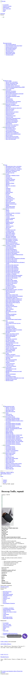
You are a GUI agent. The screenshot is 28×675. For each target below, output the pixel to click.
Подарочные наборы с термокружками (14, 437)
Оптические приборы (10, 336)
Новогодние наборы (10, 461)
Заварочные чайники (10, 233)
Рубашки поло (9, 178)
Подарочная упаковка (10, 449)
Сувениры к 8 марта (10, 285)
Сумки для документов (11, 366)
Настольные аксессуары (11, 311)
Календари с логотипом (11, 95)
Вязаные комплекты (10, 207)
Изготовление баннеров (11, 48)
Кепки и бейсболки (10, 180)
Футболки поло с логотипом (12, 124)
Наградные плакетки (10, 411)
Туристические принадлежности (13, 345)
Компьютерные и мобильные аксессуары (15, 377)
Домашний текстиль (10, 327)
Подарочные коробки (10, 448)
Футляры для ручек (10, 172)
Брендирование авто (10, 52)
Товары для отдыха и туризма (12, 333)
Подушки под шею (10, 340)
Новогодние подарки (10, 453)
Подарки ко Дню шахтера (11, 250)
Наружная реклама (7, 591)
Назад (2, 476)
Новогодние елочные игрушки (12, 301)
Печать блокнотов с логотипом (13, 244)
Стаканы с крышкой (10, 218)
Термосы (8, 224)
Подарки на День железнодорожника (14, 275)
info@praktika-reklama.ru (6, 473)
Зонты (7, 412)
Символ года (8, 455)
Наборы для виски (10, 429)
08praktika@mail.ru (5, 656)
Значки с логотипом (10, 407)
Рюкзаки (8, 362)
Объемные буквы (9, 50)
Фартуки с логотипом (10, 185)
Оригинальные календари (11, 297)
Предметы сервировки (11, 236)
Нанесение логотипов (10, 104)
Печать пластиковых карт (11, 102)
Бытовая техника (9, 380)
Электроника (8, 367)
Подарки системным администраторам (14, 254)
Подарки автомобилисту (11, 249)
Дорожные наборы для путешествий (14, 440)
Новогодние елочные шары (12, 294)
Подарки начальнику (10, 257)
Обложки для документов (11, 306)
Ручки (4, 600)
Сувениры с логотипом (10, 245)
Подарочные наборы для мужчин (13, 423)
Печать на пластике (10, 113)
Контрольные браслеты (11, 246)
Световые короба (9, 54)
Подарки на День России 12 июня (13, 276)
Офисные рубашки (10, 183)
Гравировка (8, 106)
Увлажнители (9, 370)
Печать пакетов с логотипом (12, 111)
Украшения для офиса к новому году (14, 298)
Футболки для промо (10, 179)
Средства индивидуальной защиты (13, 319)
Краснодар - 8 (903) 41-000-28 (7, 472)
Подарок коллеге (9, 284)
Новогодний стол (10, 462)
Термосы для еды (9, 226)
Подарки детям (9, 279)
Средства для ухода (10, 325)
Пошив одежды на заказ (11, 203)
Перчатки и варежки (10, 202)
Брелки (7, 312)
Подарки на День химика (11, 253)
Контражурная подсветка (11, 47)
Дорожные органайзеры (11, 314)
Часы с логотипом (10, 322)
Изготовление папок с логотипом (13, 101)
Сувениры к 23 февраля (11, 274)
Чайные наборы (9, 223)
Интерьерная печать (10, 127)
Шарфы (7, 205)
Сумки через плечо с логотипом (13, 355)
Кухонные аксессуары (10, 229)
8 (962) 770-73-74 (4, 654)
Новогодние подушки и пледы (12, 464)
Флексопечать (9, 123)
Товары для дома (7, 610)
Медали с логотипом (10, 409)
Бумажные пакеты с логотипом (13, 85)
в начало (3, 672)
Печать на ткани (9, 117)
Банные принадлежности (11, 335)
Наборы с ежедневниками (11, 242)
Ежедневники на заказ (11, 241)
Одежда (7, 174)
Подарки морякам (10, 255)
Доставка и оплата (5, 586)
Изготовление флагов (10, 49)
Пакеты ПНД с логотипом (11, 82)
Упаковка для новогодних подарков (14, 463)
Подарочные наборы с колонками (13, 444)
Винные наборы (9, 432)
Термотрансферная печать (11, 119)
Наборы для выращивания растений (14, 428)
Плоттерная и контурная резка (12, 137)
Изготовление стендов (11, 128)
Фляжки (7, 210)
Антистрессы (9, 307)
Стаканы (8, 216)
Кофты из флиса (9, 192)
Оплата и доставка (7, 6)
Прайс (4, 10)
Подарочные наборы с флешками (13, 438)
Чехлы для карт (9, 303)
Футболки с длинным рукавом (12, 175)
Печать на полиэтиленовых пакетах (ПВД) (15, 87)
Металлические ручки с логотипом (13, 166)
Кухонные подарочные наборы (12, 418)
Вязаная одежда (9, 467)
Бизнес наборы (9, 431)
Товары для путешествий (11, 348)
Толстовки (8, 189)
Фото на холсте (9, 135)
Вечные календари (10, 305)
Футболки (8, 176)
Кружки (7, 211)
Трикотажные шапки (10, 206)
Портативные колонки (11, 376)
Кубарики (8, 97)
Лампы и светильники (11, 374)
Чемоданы (8, 358)
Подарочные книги (10, 315)
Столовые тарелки (10, 231)
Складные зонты (9, 415)
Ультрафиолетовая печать (11, 122)
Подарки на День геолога (11, 259)
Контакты (3, 13)
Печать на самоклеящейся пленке (13, 133)
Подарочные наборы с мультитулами (14, 435)
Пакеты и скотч (6, 598)
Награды (8, 293)
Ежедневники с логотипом (12, 240)
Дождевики (8, 196)
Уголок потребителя (10, 130)
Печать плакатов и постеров (12, 136)
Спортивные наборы (10, 425)
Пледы (7, 324)
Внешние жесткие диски (11, 379)
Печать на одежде (10, 110)
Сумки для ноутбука (10, 363)
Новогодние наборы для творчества (14, 300)
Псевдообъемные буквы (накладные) (14, 45)
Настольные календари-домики (13, 96)
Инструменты (9, 351)
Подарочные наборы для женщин (13, 424)
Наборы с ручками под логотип (13, 170)
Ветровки (8, 193)
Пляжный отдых (9, 344)
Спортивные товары (10, 350)
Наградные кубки (10, 410)
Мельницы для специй (11, 237)
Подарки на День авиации (11, 277)
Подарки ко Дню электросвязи (12, 272)
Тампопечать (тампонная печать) (13, 118)
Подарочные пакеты (10, 446)
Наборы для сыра (9, 433)
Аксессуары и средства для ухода (13, 323)
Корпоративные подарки (8, 609)
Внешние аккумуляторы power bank (14, 371)
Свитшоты (8, 188)
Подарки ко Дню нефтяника (12, 267)
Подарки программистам (11, 261)
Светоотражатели (10, 248)
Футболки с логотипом (11, 126)
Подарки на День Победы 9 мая (13, 271)
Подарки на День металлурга (12, 268)
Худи (7, 187)
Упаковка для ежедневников (12, 450)
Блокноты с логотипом (11, 91)
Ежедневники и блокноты (11, 239)
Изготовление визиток (11, 92)
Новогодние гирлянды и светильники (14, 296)
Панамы (7, 181)
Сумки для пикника (10, 361)
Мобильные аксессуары (11, 368)
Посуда (7, 209)
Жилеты (7, 184)
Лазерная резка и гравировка (12, 132)
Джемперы (8, 191)
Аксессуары (8, 201)
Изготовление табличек (11, 131)
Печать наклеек (9, 98)
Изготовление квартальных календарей (14, 93)
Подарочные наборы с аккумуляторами (14, 441)
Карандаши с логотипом (11, 171)
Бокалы (7, 220)
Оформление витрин (10, 53)
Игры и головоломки (10, 349)
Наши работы (6, 7)
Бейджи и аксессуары (10, 290)
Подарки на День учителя (11, 266)
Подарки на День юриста (11, 283)
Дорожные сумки (9, 364)
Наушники (8, 375)
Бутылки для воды (10, 215)
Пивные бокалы (9, 219)
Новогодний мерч (10, 454)
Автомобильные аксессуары (12, 342)
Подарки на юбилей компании (12, 252)
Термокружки (9, 214)
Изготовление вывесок (11, 44)
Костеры (8, 228)
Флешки (7, 372)
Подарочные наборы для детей (12, 419)
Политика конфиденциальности (10, 633)
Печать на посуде (9, 114)
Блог (4, 11)
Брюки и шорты (9, 200)
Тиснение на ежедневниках (12, 120)
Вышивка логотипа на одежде (12, 105)
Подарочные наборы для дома (12, 427)
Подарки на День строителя (12, 270)
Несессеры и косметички (11, 359)
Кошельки (8, 316)
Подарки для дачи (10, 346)
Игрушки (8, 332)
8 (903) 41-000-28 (4, 641)
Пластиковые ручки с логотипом (13, 167)
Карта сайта (5, 630)
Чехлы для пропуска (10, 292)
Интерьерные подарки (11, 331)
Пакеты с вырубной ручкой (12, 83)
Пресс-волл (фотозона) (11, 139)
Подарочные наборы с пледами (13, 436)
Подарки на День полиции (12, 281)
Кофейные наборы (10, 222)
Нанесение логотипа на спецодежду (14, 108)
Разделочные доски (10, 232)
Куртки (7, 194)
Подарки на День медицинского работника (15, 258)
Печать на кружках (10, 109)
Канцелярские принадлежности (13, 302)
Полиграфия (8, 89)
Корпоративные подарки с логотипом (14, 289)
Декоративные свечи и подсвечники (14, 329)
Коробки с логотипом (10, 451)
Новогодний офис (10, 468)
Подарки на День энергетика (12, 264)
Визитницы (8, 318)
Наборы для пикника (10, 341)
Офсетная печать (9, 100)
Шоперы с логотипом (10, 354)
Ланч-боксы (8, 227)
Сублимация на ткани (10, 115)
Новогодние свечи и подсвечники (13, 466)
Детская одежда (9, 197)
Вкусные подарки (10, 288)
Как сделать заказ (7, 8)
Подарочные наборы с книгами (13, 442)
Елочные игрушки (10, 457)
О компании (6, 4)
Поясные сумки (9, 357)
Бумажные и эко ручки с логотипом (14, 168)
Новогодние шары (10, 459)
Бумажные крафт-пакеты (11, 84)
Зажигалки (8, 310)
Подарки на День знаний (11, 280)
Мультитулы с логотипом (11, 338)
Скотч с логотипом (10, 88)
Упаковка (7, 445)
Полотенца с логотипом (11, 328)
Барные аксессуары (10, 235)
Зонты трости (9, 414)
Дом (6, 320)
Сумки (7, 353)
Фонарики (8, 337)
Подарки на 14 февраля (11, 287)
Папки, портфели (9, 309)
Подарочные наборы (10, 416)
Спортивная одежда (10, 198)
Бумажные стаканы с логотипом (13, 213)
